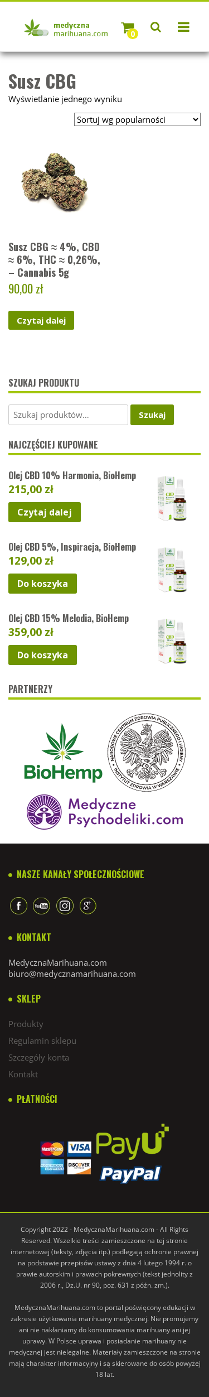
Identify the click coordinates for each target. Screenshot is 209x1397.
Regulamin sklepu (42, 1040)
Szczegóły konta (38, 1057)
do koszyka (42, 583)
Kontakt (23, 1074)
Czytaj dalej (41, 320)
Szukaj (152, 414)
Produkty (25, 1023)
